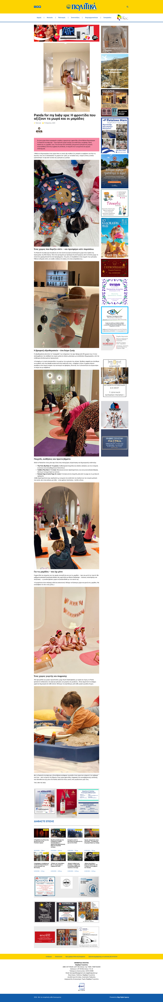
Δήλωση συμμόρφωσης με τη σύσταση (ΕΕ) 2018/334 (103, 956)
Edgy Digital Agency (123, 997)
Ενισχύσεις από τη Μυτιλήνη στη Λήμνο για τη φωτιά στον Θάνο (75, 841)
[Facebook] (37, 7)
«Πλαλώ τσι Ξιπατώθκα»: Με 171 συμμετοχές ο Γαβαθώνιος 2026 (58, 865)
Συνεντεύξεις (75, 17)
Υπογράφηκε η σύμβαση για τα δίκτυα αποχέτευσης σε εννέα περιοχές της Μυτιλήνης (41, 865)
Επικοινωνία (58, 956)
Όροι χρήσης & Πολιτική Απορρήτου (75, 956)
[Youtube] (40, 7)
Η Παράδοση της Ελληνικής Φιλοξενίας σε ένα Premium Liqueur (41, 841)
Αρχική (39, 17)
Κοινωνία (50, 17)
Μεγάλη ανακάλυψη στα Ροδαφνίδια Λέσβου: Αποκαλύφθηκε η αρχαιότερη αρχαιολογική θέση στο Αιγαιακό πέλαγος (58, 843)
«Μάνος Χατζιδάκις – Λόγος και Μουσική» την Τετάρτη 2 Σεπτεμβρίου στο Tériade (91, 865)
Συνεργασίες (107, 17)
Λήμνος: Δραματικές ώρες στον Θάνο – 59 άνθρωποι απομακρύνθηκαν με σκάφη (91, 841)
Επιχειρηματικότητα (91, 17)
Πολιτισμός (61, 17)
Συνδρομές (49, 956)
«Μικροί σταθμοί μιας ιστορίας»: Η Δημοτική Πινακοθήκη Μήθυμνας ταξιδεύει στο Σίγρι (74, 865)
